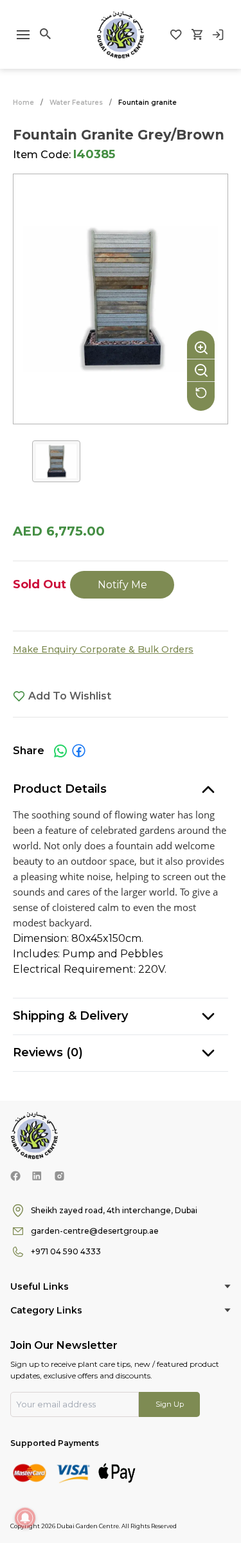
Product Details (60, 789)
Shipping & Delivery (70, 1016)
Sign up (170, 1404)
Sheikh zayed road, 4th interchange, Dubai (114, 1210)
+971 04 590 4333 (66, 1251)
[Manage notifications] (25, 1518)
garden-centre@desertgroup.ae (95, 1231)
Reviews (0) (48, 1052)
